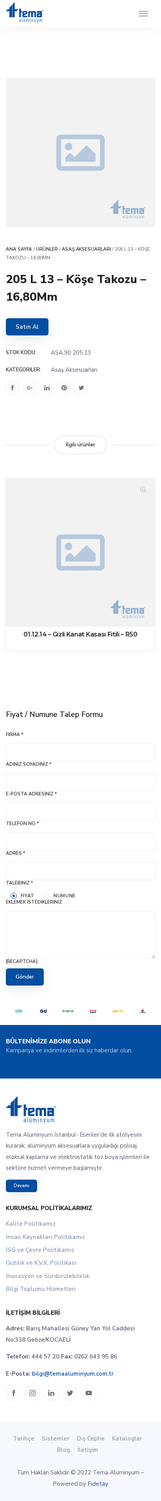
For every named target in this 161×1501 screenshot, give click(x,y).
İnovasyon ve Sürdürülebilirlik (47, 1276)
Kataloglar (127, 1438)
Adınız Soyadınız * (28, 764)
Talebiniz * (19, 883)
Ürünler (47, 249)
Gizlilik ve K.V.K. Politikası (41, 1263)
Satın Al (27, 327)
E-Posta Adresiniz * (31, 794)
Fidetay (98, 1484)
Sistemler (56, 1438)
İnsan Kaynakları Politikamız (45, 1237)
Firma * (14, 734)
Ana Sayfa (19, 249)
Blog (63, 1450)
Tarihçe (23, 1438)
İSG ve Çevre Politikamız (40, 1250)
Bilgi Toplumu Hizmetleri (41, 1289)
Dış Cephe (91, 1438)
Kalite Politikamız (30, 1224)
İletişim (87, 1450)
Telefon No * (22, 823)
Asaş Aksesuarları (86, 249)
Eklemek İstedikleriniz (34, 902)
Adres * (15, 853)
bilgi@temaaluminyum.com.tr (73, 1374)
